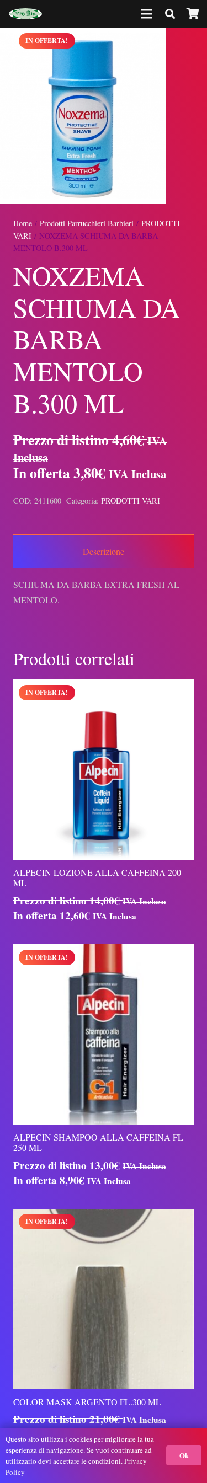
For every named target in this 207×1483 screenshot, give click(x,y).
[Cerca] (170, 14)
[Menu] (147, 14)
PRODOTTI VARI (130, 500)
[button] (189, 45)
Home (22, 223)
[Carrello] (193, 14)
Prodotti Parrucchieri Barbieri (87, 223)
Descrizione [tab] (103, 551)
